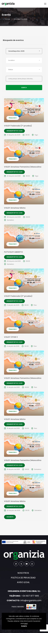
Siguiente (10, 517)
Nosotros (23, 572)
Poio (35, 305)
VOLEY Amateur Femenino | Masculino (22, 166)
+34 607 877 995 (30, 595)
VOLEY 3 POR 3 (11, 337)
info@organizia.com (31, 600)
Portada (7, 19)
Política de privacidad (23, 577)
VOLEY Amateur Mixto (15, 208)
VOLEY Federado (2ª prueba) (18, 296)
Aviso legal (23, 582)
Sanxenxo (10, 220)
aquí (26, 623)
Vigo (36, 135)
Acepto (24, 626)
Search (24, 88)
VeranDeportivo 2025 (14, 131)
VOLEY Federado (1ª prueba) (18, 125)
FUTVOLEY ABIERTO (13, 252)
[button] (24, 51)
